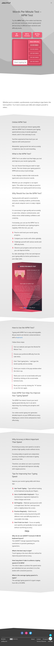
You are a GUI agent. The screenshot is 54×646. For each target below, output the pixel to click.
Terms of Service (41, 641)
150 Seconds (34, 57)
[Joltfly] (6, 3)
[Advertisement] (5, 31)
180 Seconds (34, 61)
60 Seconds (34, 45)
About (33, 639)
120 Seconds (34, 53)
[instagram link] (26, 633)
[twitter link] (30, 633)
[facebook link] (22, 633)
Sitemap (50, 641)
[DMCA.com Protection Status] (14, 639)
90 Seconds (34, 49)
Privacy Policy (46, 639)
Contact (39, 639)
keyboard (19, 337)
